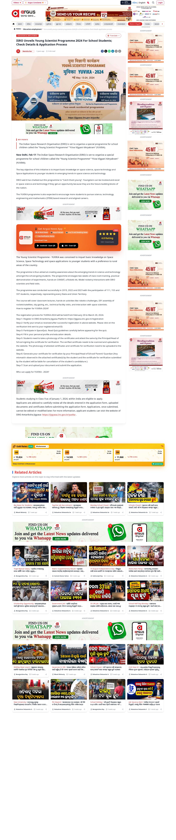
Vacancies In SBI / (59, 656)
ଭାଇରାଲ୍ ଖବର (159, 24)
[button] (37, 444)
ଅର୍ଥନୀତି (87, 24)
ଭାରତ (20, 24)
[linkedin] (112, 51)
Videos (16, 2)
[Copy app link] (119, 51)
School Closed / (96, 656)
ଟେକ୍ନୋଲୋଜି (108, 24)
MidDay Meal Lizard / (22, 656)
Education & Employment (27, 36)
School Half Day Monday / (139, 592)
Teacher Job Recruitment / (62, 494)
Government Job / (59, 592)
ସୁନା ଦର (58, 24)
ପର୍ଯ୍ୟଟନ (69, 24)
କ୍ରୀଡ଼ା (97, 24)
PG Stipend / (57, 691)
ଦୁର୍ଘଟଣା (48, 24)
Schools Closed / (135, 494)
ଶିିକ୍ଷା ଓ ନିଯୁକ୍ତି (135, 24)
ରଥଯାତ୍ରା (38, 24)
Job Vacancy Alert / (136, 691)
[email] (116, 51)
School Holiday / (96, 691)
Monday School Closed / (100, 494)
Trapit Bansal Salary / (22, 557)
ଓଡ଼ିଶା (29, 24)
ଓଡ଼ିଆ (134, 2)
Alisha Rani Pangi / (136, 557)
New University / (20, 691)
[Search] (153, 2)
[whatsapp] (109, 51)
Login (160, 2)
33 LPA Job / (95, 592)
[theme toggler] (148, 3)
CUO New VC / (134, 656)
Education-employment (32, 29)
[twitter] (105, 51)
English (142, 2)
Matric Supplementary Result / (64, 557)
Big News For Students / (23, 494)
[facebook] (102, 51)
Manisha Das (27, 51)
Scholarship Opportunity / (24, 592)
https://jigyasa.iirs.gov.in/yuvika (58, 403)
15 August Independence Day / (102, 557)
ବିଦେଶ (79, 24)
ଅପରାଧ (147, 24)
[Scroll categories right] (162, 24)
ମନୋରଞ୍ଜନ (121, 24)
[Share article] (46, 501)
